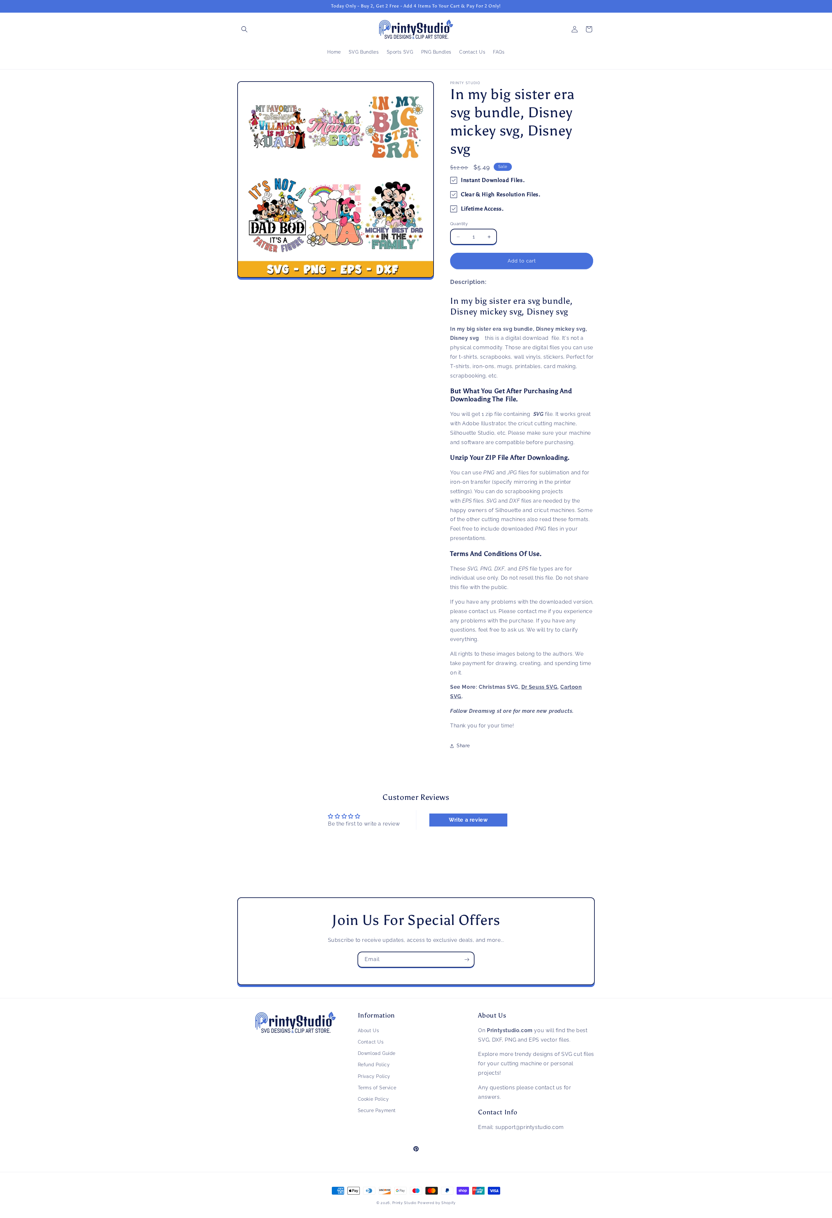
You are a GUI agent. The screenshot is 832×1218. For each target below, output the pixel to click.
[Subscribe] (467, 960)
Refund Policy (374, 1065)
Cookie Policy (373, 1099)
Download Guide (377, 1053)
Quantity (459, 223)
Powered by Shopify (437, 1203)
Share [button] (463, 745)
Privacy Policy (374, 1076)
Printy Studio (404, 1203)
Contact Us (371, 1042)
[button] (244, 29)
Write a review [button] (468, 820)
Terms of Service (377, 1087)
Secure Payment (377, 1110)
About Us (368, 1030)
